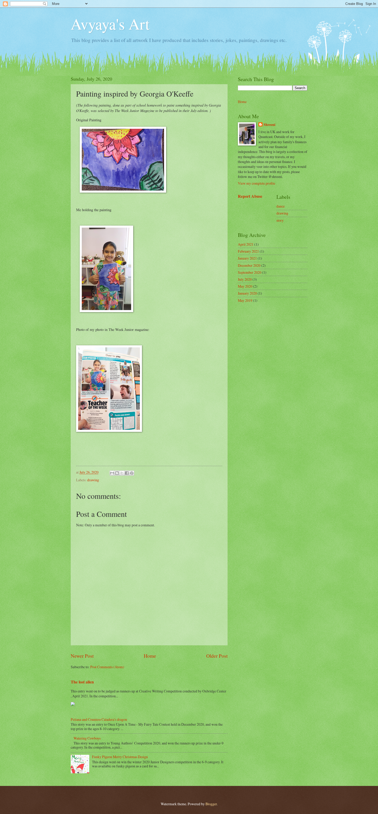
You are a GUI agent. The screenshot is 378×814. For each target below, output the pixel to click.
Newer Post (82, 656)
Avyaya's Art (110, 23)
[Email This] (112, 473)
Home (150, 656)
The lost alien (82, 682)
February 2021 (248, 251)
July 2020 (245, 279)
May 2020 (245, 286)
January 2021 (247, 258)
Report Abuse (250, 196)
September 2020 (249, 272)
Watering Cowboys (87, 738)
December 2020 (249, 265)
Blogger (211, 803)
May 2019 (245, 300)
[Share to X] (121, 473)
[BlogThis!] (117, 473)
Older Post (217, 656)
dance (280, 206)
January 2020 (247, 293)
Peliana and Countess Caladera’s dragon (99, 719)
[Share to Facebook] (126, 473)
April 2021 (246, 244)
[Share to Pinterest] (131, 473)
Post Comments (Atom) (107, 666)
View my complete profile (256, 183)
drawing (93, 479)
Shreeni (269, 124)
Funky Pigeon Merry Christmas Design (120, 756)
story (280, 220)
